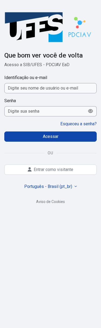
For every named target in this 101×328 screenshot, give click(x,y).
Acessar (50, 136)
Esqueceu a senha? (78, 123)
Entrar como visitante (53, 169)
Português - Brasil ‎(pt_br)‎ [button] (48, 186)
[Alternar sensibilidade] (91, 111)
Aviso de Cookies (50, 201)
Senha (10, 100)
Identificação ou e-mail (25, 77)
